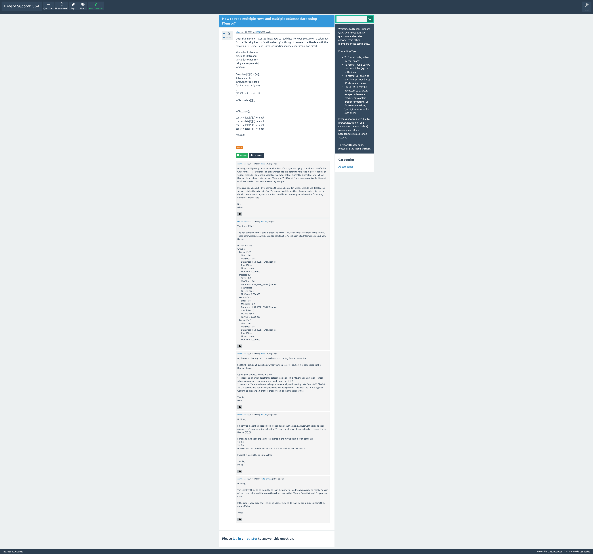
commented (242, 164)
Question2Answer (555, 551)
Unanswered (61, 8)
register (251, 538)
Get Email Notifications (13, 551)
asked (238, 32)
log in (237, 538)
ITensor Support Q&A (22, 6)
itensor (239, 147)
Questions (48, 8)
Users (83, 8)
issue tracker (362, 148)
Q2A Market (585, 551)
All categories (345, 166)
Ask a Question (95, 8)
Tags (73, 8)
